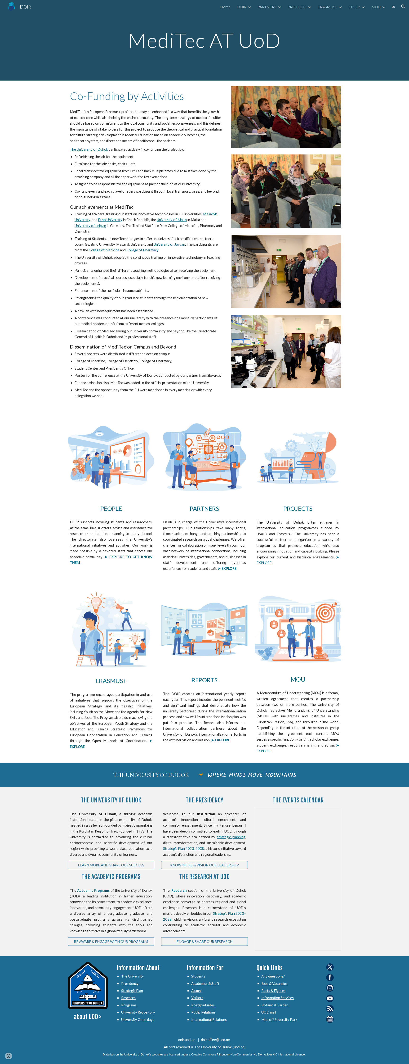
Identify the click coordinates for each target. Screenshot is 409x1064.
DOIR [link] (241, 7)
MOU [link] (376, 7)
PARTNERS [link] (267, 7)
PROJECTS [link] (297, 7)
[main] (204, 40)
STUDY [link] (354, 7)
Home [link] (225, 7)
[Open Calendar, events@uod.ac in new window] (332, 814)
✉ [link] (393, 6)
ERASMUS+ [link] (327, 7)
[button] (403, 6)
